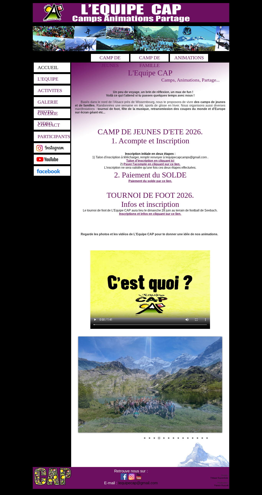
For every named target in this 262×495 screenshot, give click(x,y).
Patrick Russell (221, 485)
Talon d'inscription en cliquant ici (150, 160)
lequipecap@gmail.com (138, 483)
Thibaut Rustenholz (219, 478)
